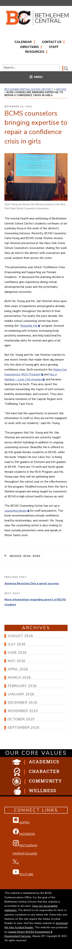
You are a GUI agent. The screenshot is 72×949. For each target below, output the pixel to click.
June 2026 (17, 652)
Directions (29, 47)
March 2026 (19, 677)
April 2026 (18, 669)
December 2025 (22, 702)
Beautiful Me (28, 326)
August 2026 (20, 636)
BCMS (37, 555)
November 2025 (23, 711)
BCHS (27, 555)
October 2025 (21, 719)
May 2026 (16, 661)
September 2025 (24, 727)
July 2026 (17, 644)
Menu (38, 77)
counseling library (15, 511)
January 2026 (21, 694)
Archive (16, 555)
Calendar (23, 42)
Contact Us (51, 42)
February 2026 (22, 686)
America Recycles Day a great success (31, 583)
